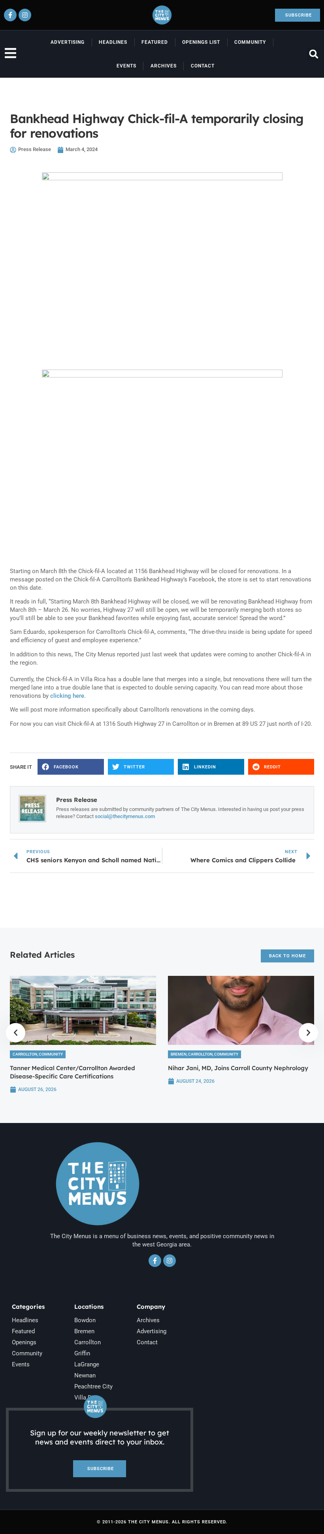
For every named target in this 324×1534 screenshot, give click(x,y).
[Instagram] (25, 15)
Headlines (113, 42)
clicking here (66, 695)
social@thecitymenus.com (125, 816)
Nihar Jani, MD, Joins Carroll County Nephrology (238, 1068)
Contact (203, 66)
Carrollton (25, 1054)
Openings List (201, 42)
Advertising (68, 42)
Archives (164, 66)
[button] (313, 54)
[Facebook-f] (10, 15)
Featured (154, 42)
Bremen (178, 1054)
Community (250, 42)
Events (126, 66)
